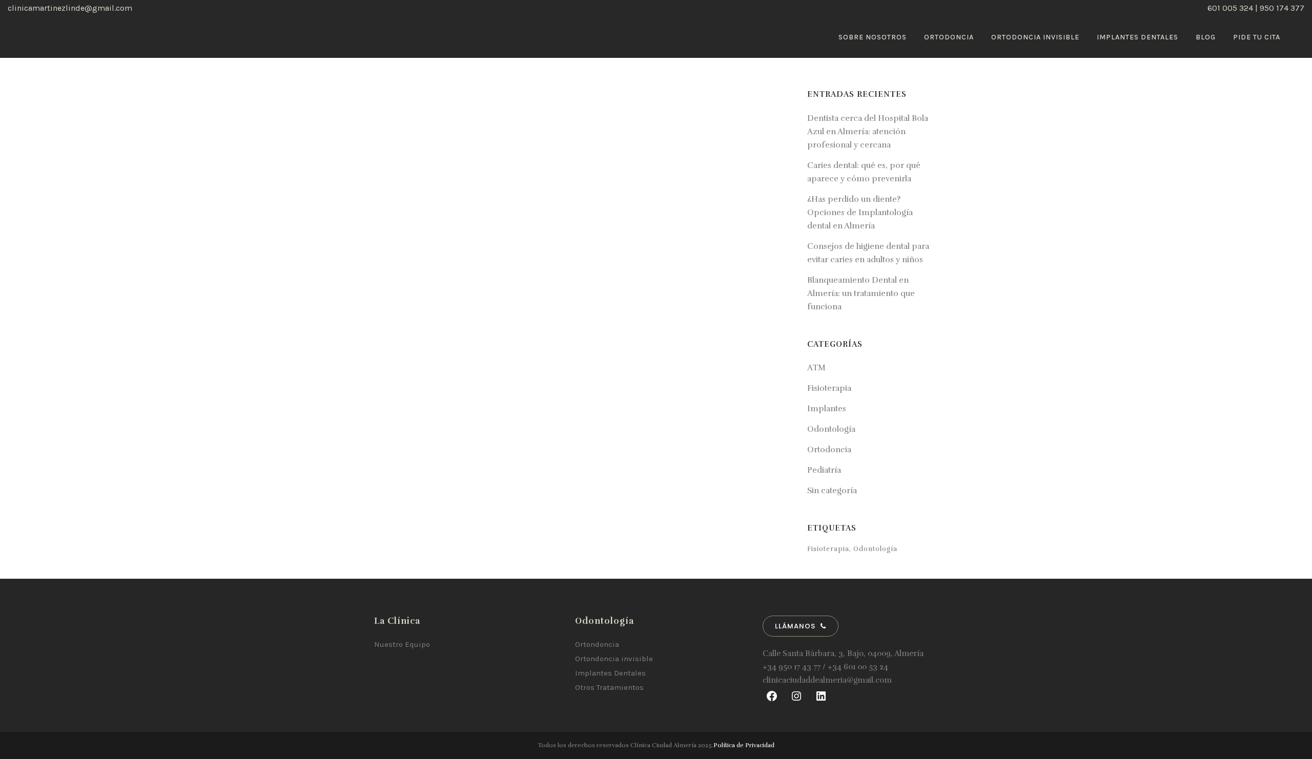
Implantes (826, 409)
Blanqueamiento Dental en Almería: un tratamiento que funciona (861, 293)
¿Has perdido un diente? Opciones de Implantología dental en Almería (860, 212)
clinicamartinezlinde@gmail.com (70, 8)
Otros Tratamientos (609, 687)
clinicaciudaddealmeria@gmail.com (827, 680)
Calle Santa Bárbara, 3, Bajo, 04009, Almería (843, 653)
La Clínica (397, 621)
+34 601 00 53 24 (858, 666)
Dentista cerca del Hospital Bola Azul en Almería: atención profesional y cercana (867, 131)
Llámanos (795, 626)
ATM (816, 368)
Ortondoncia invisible (614, 658)
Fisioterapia (829, 388)
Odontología (831, 429)
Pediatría (824, 470)
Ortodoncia (829, 450)
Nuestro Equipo (402, 644)
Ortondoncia (597, 644)
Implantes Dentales (610, 673)
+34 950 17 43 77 (792, 666)
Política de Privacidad (743, 745)
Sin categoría (832, 491)
